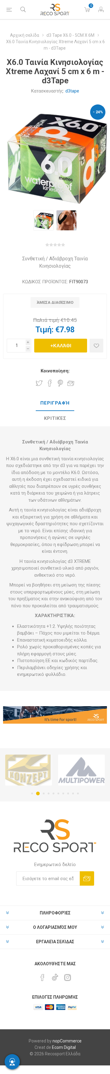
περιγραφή (55, 403)
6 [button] (58, 793)
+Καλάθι (60, 345)
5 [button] (53, 793)
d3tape (72, 91)
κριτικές (55, 418)
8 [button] (68, 793)
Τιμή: (44, 329)
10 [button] (78, 793)
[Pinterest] (42, 977)
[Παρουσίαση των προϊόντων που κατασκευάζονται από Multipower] (81, 770)
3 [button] (44, 793)
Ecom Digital (64, 1047)
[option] (43, 220)
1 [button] (32, 793)
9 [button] (73, 793)
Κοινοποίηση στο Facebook (49, 383)
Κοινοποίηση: (55, 371)
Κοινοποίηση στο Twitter (39, 383)
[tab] (55, 403)
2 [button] (38, 793)
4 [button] (49, 793)
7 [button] (63, 793)
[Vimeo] (55, 976)
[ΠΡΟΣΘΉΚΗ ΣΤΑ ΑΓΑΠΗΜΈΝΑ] (96, 345)
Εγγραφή (87, 878)
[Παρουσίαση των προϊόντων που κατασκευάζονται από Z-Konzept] (28, 770)
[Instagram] (67, 977)
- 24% (98, 112)
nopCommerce (67, 1040)
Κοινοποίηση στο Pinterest (60, 383)
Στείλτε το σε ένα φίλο (71, 383)
